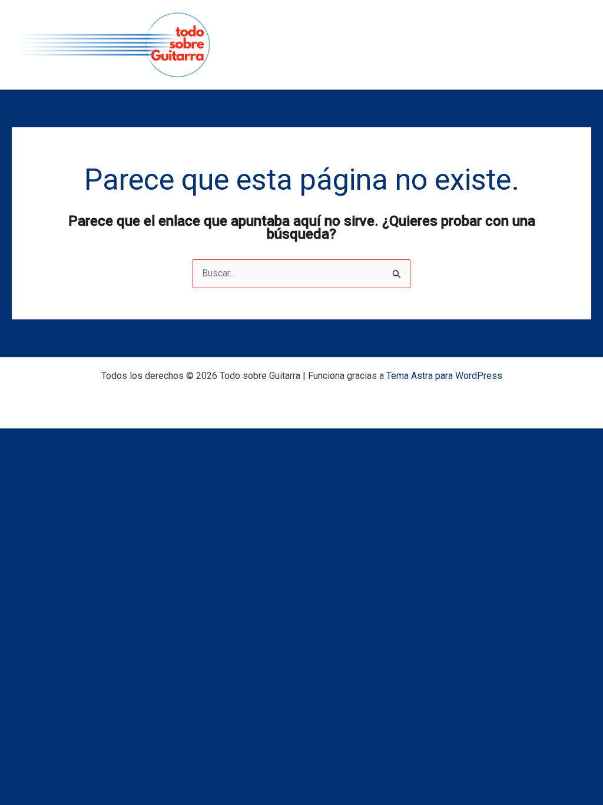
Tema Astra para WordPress (444, 375)
